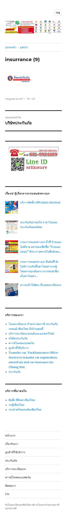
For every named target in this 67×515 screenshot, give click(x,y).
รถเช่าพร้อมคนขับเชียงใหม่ (25, 409)
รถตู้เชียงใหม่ (16, 404)
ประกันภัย (14, 371)
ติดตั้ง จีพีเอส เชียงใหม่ (22, 400)
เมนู (58, 12)
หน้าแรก (10, 435)
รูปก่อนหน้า (10, 47)
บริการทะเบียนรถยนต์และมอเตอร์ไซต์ (31, 333)
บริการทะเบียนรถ (15, 469)
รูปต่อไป (24, 47)
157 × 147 (31, 98)
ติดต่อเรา (10, 485)
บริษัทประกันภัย (18, 338)
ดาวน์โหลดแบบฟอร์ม (21, 343)
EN (7, 494)
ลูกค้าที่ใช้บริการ (19, 348)
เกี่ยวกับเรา (11, 444)
